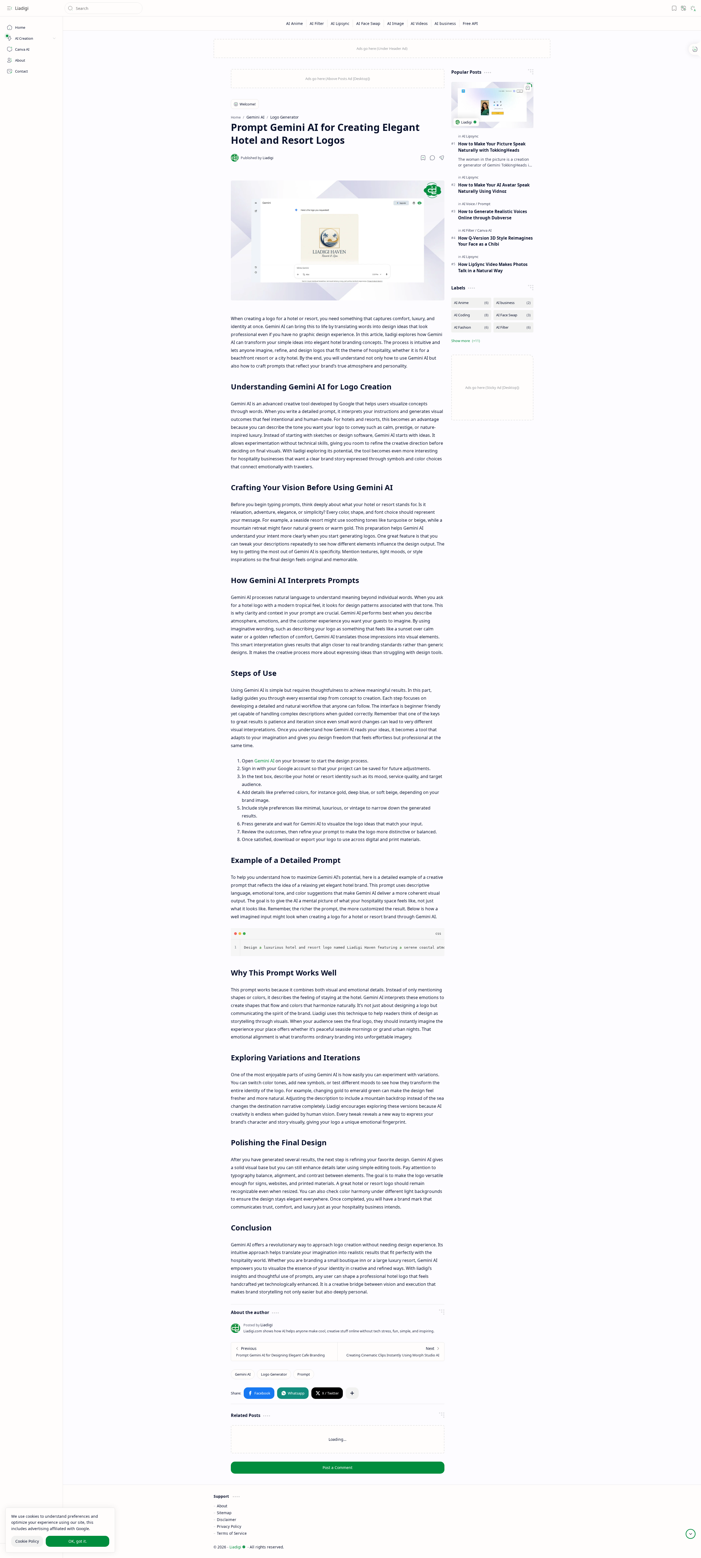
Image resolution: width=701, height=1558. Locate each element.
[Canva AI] (484, 230)
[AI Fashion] (471, 327)
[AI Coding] (471, 315)
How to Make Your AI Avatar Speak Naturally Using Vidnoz (494, 188)
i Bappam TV (539, 1547)
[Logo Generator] (274, 1374)
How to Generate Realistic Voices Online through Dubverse (492, 214)
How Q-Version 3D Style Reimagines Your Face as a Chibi (495, 241)
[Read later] (423, 158)
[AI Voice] (469, 203)
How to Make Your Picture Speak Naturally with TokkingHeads (491, 147)
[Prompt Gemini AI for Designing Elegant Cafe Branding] (284, 1351)
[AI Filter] (316, 23)
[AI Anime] (294, 23)
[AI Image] (395, 23)
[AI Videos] (419, 23)
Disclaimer (226, 1519)
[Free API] (470, 23)
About (222, 1505)
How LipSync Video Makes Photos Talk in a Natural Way (493, 267)
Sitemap (224, 1512)
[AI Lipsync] (340, 23)
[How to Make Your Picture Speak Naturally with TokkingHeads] (492, 105)
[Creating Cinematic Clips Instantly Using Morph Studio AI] (390, 1351)
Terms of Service (232, 1533)
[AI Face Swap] (368, 23)
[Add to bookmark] (527, 88)
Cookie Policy (27, 1541)
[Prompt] (303, 1374)
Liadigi (21, 8)
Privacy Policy (229, 1526)
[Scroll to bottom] (691, 1534)
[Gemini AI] (243, 1374)
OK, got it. (77, 1541)
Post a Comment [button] (337, 1467)
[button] (9, 8)
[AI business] (445, 23)
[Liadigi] (257, 157)
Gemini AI (264, 761)
